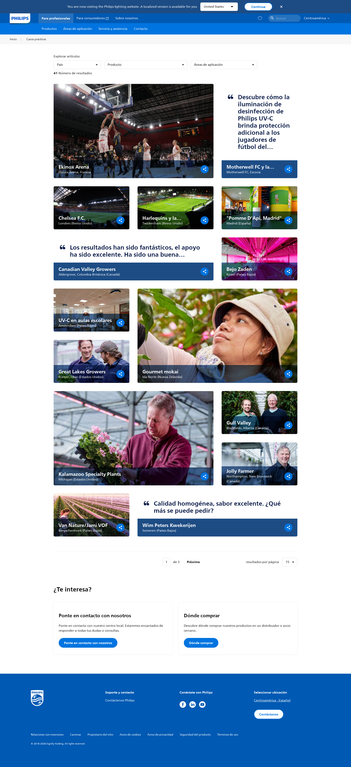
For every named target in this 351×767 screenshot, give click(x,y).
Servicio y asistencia (113, 28)
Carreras (75, 734)
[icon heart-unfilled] (260, 18)
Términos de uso (227, 734)
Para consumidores (91, 18)
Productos (49, 28)
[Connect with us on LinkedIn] (192, 704)
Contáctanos (268, 714)
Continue (258, 7)
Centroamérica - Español (272, 700)
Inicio (13, 39)
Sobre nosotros (126, 18)
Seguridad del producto (195, 734)
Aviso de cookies (130, 734)
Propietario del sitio (100, 734)
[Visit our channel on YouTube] (202, 704)
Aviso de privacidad (160, 734)
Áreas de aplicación (77, 28)
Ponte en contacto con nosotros (88, 643)
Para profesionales (56, 18)
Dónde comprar (201, 643)
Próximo (193, 562)
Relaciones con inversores (47, 734)
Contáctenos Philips (119, 700)
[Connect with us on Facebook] (183, 704)
